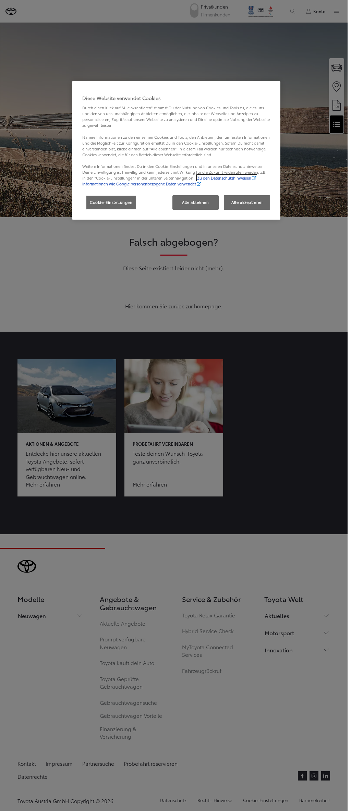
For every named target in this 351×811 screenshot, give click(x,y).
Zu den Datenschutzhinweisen (224, 178)
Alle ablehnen (195, 202)
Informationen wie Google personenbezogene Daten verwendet (139, 183)
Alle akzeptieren (247, 202)
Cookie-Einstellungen (111, 202)
